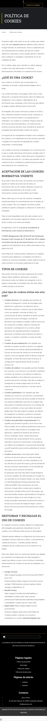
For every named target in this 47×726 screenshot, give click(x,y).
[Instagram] (23, 651)
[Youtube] (28, 651)
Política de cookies (24, 668)
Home (4, 32)
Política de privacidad (23, 662)
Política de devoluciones (23, 672)
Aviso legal (23, 665)
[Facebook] (19, 651)
